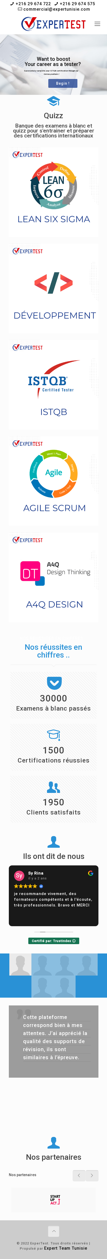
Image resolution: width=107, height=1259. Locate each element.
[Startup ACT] (53, 1200)
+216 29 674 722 (33, 3)
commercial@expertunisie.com (56, 9)
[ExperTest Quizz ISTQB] (53, 24)
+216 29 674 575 (77, 3)
